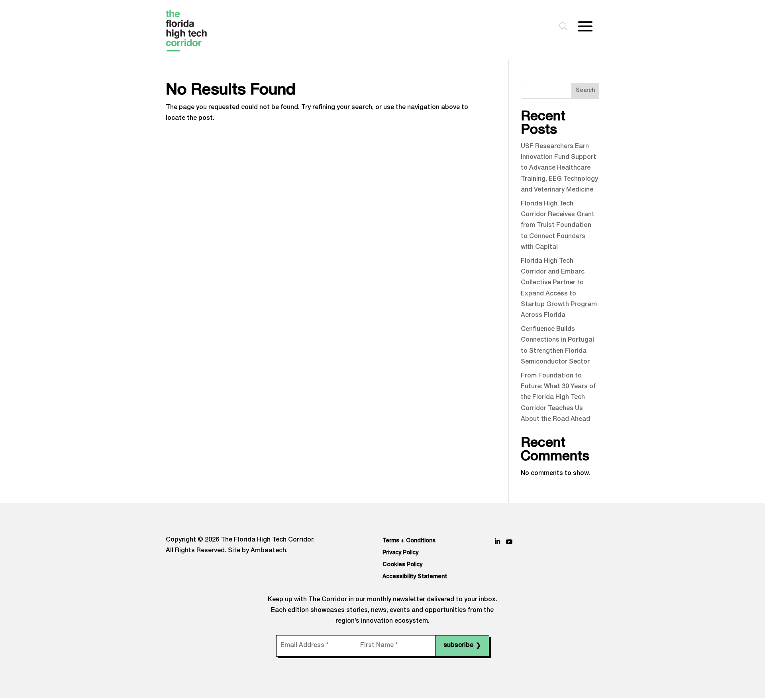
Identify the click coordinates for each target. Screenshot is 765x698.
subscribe (462, 646)
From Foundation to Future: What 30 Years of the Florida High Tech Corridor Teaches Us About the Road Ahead (558, 398)
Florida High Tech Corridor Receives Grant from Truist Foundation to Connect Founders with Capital (557, 226)
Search (585, 91)
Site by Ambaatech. (258, 551)
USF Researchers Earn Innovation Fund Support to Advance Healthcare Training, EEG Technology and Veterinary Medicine (559, 169)
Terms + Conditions (408, 541)
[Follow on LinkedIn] (497, 541)
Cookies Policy (402, 565)
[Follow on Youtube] (509, 541)
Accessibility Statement (414, 577)
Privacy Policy (400, 553)
